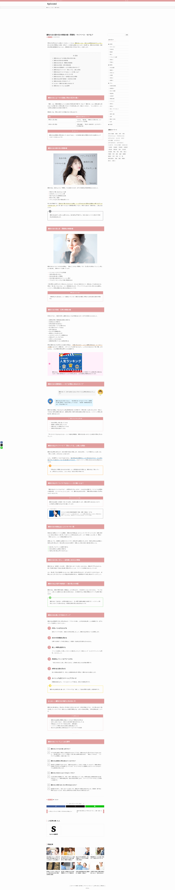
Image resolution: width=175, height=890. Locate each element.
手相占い (111, 62)
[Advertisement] (87, 19)
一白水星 (110, 147)
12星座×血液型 (113, 85)
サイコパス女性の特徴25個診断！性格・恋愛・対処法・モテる (76, 512)
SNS (123, 133)
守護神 (109, 154)
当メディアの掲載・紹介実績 (76, 885)
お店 (111, 121)
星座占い (111, 59)
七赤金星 (115, 147)
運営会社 (102, 885)
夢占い (111, 54)
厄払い (125, 151)
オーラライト (117, 140)
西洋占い (111, 106)
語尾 (119, 158)
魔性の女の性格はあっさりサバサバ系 (63, 74)
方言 (113, 156)
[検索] (128, 1)
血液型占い (112, 88)
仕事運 (111, 75)
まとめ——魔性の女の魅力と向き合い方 (64, 83)
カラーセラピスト (111, 142)
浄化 (117, 156)
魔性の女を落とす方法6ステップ (62, 81)
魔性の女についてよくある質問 (61, 85)
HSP (120, 133)
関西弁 (123, 158)
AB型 (116, 133)
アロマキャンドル (120, 135)
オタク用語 (110, 140)
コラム (110, 83)
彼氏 (117, 154)
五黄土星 (115, 149)
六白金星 (110, 151)
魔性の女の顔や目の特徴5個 (61, 60)
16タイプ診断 (112, 90)
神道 (116, 158)
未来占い (111, 77)
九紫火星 (125, 147)
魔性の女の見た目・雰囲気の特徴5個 (63, 62)
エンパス (118, 138)
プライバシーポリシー (88, 885)
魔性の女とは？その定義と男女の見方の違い (65, 58)
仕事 (111, 116)
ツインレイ (112, 101)
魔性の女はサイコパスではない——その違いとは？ (66, 72)
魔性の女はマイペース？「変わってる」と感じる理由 (67, 69)
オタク (122, 138)
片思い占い (112, 72)
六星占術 (111, 49)
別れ (118, 151)
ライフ (111, 111)
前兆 (121, 151)
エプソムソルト (111, 138)
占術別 (110, 44)
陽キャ (114, 160)
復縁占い (111, 70)
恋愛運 (124, 154)
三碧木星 (120, 147)
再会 (114, 151)
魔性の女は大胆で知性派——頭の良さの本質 (65, 78)
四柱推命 (111, 93)
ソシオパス (110, 144)
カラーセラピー (120, 142)
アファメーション (111, 135)
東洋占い (111, 103)
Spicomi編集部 (53, 834)
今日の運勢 (112, 67)
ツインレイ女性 (117, 144)
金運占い (111, 80)
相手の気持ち (111, 158)
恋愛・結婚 (50, 37)
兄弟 (119, 149)
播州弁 (109, 156)
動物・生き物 (112, 119)
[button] (55, 806)
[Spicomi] (51, 4)
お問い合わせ (96, 885)
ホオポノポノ (125, 144)
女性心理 (56, 799)
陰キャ (109, 160)
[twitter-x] (126, 1)
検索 (127, 34)
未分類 (110, 124)
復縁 (120, 154)
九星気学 (111, 96)
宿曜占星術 (112, 98)
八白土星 (124, 149)
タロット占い (112, 46)
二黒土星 (110, 149)
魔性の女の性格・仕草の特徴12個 (62, 65)
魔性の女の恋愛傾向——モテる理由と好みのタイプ (66, 67)
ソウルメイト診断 (113, 57)
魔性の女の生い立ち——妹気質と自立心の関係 (65, 76)
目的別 (110, 64)
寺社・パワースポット (114, 108)
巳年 (113, 154)
